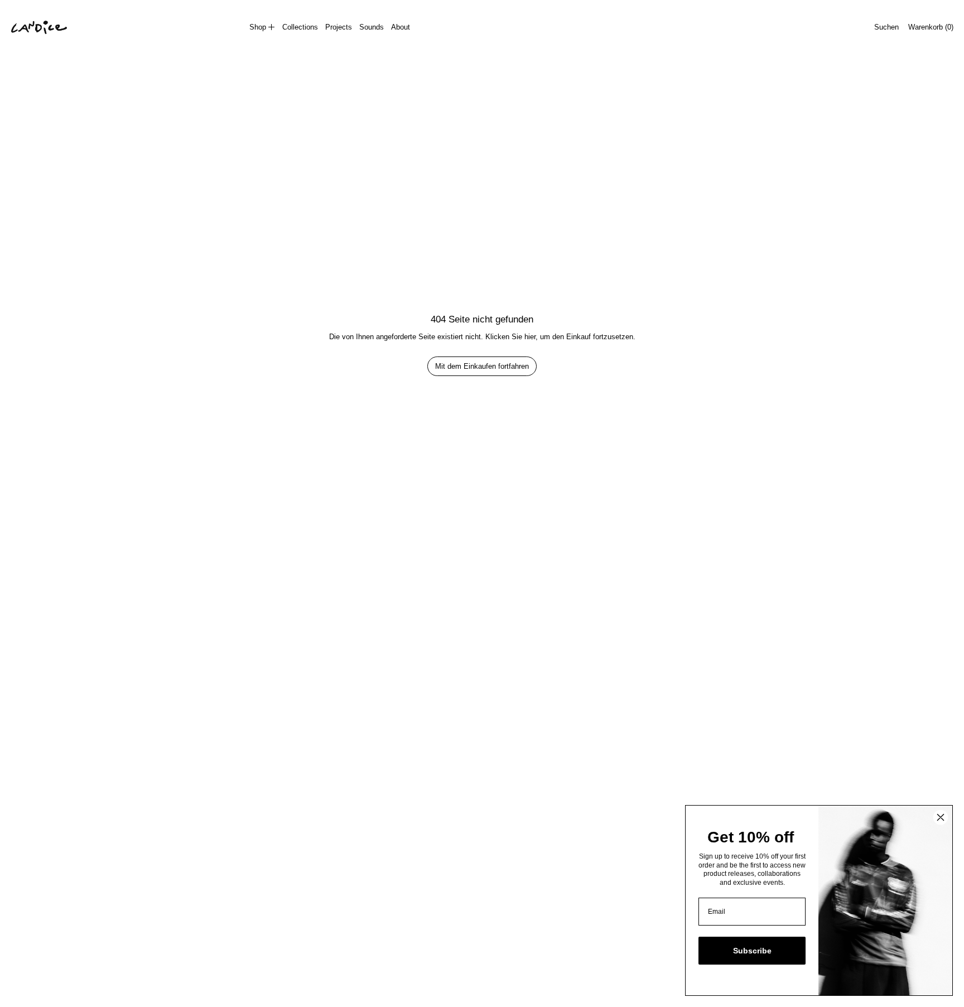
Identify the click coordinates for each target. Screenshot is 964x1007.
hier (530, 337)
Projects (338, 27)
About (400, 27)
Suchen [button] (886, 27)
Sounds (371, 27)
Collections (300, 27)
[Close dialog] (940, 817)
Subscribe (752, 950)
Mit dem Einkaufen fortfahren (482, 366)
